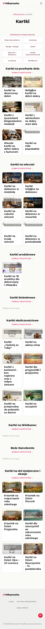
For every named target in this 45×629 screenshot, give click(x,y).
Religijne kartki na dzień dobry (32, 93)
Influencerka (18, 14)
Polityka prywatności (26, 601)
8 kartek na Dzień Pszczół (32, 498)
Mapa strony (22, 608)
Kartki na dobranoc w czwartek (32, 214)
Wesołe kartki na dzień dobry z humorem (11, 147)
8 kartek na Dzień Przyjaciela (11, 526)
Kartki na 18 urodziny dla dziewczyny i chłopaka (11, 280)
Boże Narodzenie (12, 40)
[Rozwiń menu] (41, 3)
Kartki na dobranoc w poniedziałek (33, 239)
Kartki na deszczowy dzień (11, 93)
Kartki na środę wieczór (9, 239)
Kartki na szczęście (31, 405)
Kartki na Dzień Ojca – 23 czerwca (12, 560)
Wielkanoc (32, 61)
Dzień (32, 46)
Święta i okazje (12, 46)
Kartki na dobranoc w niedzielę (11, 189)
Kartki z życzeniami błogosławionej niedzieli (13, 119)
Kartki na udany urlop (32, 343)
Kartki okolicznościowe (33, 53)
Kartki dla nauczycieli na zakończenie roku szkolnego (33, 531)
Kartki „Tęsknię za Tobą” (11, 345)
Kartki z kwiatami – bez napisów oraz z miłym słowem (11, 375)
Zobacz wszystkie (21, 73)
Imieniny (33, 40)
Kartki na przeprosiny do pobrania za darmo (11, 408)
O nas (11, 601)
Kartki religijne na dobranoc (32, 189)
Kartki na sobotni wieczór (9, 214)
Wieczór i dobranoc (12, 53)
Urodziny (12, 61)
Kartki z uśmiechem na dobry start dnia (32, 119)
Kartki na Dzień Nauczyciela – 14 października (33, 563)
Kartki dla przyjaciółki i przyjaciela (33, 369)
